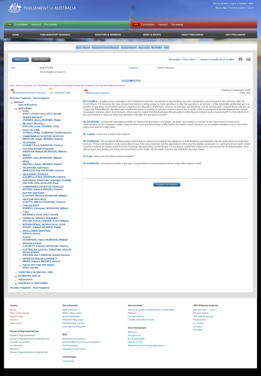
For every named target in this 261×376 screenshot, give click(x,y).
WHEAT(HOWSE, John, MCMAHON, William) (42, 156)
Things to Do (134, 335)
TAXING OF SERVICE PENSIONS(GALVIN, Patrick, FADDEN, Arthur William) (46, 219)
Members (14, 348)
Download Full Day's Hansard (30, 92)
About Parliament (71, 316)
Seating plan (16, 323)
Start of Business (27, 105)
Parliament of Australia (42, 8)
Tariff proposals (70, 345)
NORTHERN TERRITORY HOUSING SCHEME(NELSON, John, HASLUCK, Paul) (47, 181)
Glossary (197, 326)
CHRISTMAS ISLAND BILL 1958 (35, 272)
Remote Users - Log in (204, 309)
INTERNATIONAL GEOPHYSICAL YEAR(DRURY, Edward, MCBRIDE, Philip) (44, 226)
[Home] (15, 34)
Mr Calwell (89, 134)
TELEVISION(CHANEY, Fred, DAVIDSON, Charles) (43, 144)
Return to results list (211, 59)
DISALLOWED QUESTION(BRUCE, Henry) (36, 232)
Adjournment (25, 279)
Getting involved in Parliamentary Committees (151, 309)
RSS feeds (198, 329)
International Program (73, 326)
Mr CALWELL (90, 101)
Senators (14, 319)
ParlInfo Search (201, 312)
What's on (133, 332)
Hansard (36, 24)
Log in (233, 3)
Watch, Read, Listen (72, 312)
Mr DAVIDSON (91, 121)
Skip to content (220, 3)
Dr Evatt (87, 156)
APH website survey (203, 316)
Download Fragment (98, 93)
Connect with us (136, 316)
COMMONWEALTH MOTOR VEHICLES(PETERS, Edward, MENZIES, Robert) (43, 188)
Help (251, 3)
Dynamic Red (16, 316)
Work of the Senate (19, 312)
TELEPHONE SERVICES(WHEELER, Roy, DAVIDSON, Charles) (43, 169)
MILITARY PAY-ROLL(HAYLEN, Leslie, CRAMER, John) (41, 125)
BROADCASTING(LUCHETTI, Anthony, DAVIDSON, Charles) (45, 244)
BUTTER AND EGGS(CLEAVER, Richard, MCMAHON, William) (45, 194)
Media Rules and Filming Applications (146, 345)
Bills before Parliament (73, 338)
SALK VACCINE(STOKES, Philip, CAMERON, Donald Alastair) (47, 131)
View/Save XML (62, 92)
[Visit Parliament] (235, 34)
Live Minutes (16, 345)
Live (136, 24)
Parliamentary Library (73, 323)
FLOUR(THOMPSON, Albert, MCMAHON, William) (45, 238)
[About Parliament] (192, 34)
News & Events (69, 309)
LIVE (9, 24)
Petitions (132, 312)
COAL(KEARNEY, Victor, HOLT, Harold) (40, 213)
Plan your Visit (135, 341)
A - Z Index (198, 323)
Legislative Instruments (74, 348)
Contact (242, 3)
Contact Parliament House (141, 319)
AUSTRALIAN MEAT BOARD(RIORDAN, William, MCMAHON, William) (44, 150)
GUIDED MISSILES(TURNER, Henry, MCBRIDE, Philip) (42, 118)
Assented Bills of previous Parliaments (81, 341)
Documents (51, 24)
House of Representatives (22, 335)
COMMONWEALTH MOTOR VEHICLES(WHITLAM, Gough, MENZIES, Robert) (43, 137)
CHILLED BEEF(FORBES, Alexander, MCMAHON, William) (45, 207)
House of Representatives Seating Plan (29, 352)
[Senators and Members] (108, 34)
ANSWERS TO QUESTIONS (33, 283)
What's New (221, 7)
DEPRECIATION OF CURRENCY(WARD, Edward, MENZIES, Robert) (41, 260)
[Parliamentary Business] (55, 34)
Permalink (174, 59)
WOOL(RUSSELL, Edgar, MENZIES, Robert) (42, 163)
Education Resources (72, 319)
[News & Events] (152, 34)
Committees (21, 24)
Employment (199, 319)
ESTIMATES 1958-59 (29, 276)
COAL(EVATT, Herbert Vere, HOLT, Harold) (42, 112)
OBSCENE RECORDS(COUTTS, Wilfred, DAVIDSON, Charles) (44, 200)
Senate (13, 309)
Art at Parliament (136, 338)
